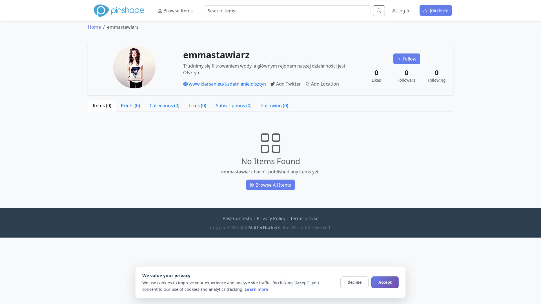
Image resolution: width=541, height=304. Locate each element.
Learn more (257, 289)
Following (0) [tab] (274, 105)
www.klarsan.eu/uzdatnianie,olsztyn (227, 84)
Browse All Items (272, 185)
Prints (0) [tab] (130, 105)
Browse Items (177, 11)
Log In (403, 11)
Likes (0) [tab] (197, 105)
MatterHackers (264, 227)
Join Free (438, 10)
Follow (409, 59)
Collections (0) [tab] (164, 105)
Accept (385, 282)
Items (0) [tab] (102, 105)
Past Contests (237, 218)
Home (94, 27)
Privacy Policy (271, 218)
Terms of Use (304, 218)
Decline (354, 282)
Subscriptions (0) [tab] (234, 105)
